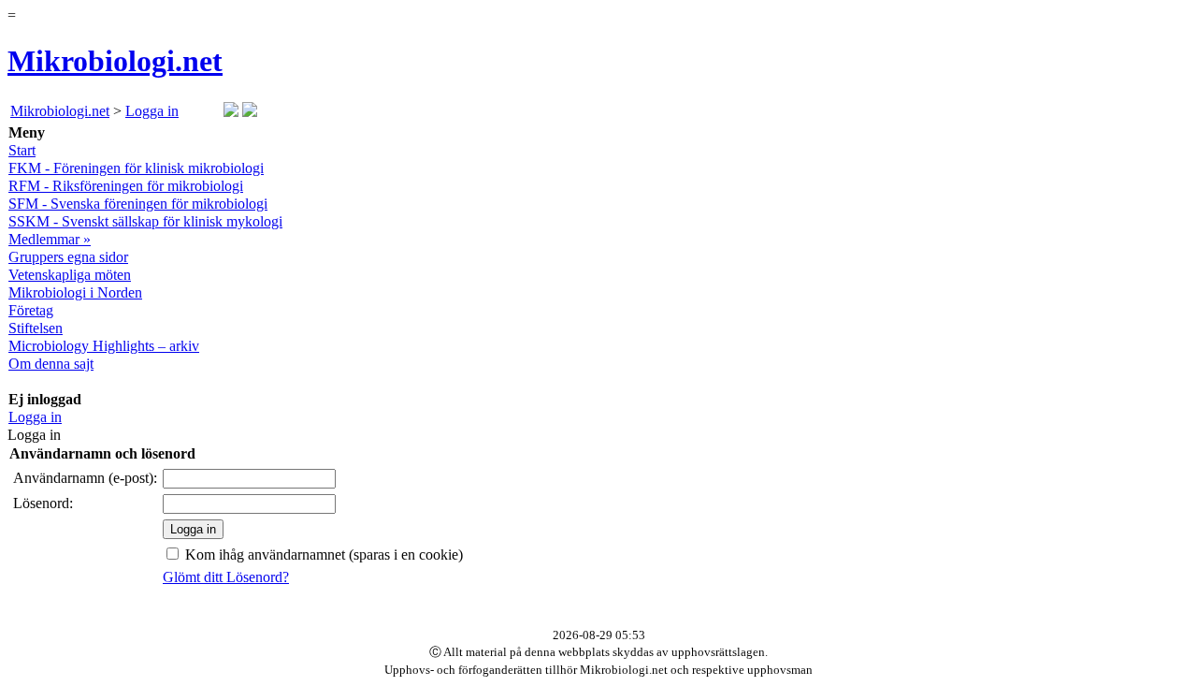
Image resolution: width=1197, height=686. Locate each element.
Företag (30, 310)
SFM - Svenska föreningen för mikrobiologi (137, 204)
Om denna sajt (51, 364)
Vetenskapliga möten (69, 275)
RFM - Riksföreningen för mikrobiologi (125, 186)
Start (22, 150)
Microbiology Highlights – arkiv (103, 346)
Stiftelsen (35, 328)
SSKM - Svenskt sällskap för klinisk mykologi (145, 221)
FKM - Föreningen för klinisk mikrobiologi (136, 168)
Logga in (152, 111)
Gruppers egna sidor (68, 257)
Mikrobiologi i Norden (75, 292)
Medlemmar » (49, 239)
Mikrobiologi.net (115, 61)
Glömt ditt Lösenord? (226, 577)
